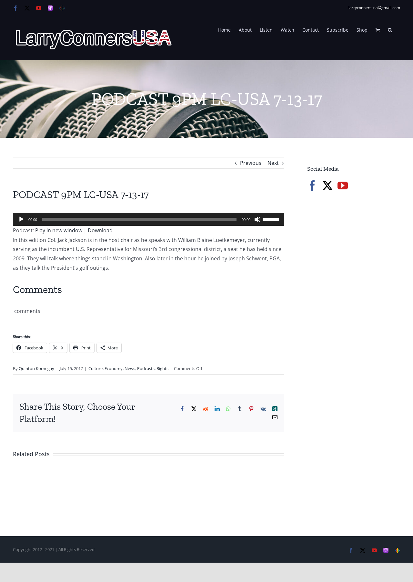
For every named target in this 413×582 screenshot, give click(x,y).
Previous (250, 162)
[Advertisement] (355, 306)
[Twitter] (327, 185)
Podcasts (146, 368)
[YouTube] (342, 185)
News (130, 368)
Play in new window (58, 230)
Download (100, 230)
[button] (390, 29)
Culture (95, 368)
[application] (148, 219)
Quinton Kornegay (36, 368)
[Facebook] (312, 185)
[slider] (272, 219)
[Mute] (257, 219)
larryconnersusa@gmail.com (374, 7)
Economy (114, 368)
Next (273, 162)
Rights (162, 368)
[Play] (21, 219)
